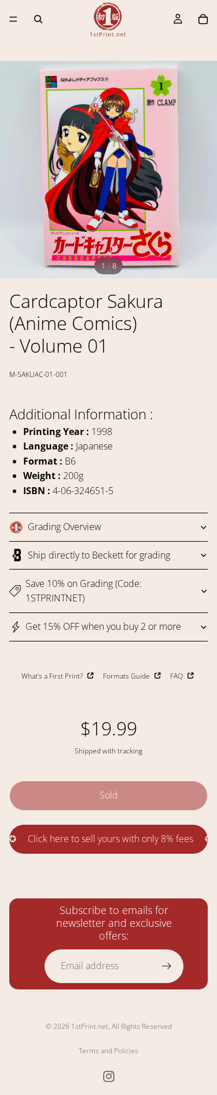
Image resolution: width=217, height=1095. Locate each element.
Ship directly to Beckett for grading (99, 555)
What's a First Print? (52, 675)
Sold (109, 795)
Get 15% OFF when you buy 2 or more (103, 626)
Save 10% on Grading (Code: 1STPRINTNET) (83, 591)
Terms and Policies (108, 1051)
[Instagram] (109, 1076)
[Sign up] (167, 966)
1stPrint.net (89, 1026)
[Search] (38, 19)
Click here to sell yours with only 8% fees (103, 838)
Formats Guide (127, 675)
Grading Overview (64, 526)
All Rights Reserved (142, 1026)
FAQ (177, 675)
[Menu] (13, 19)
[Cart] (203, 19)
